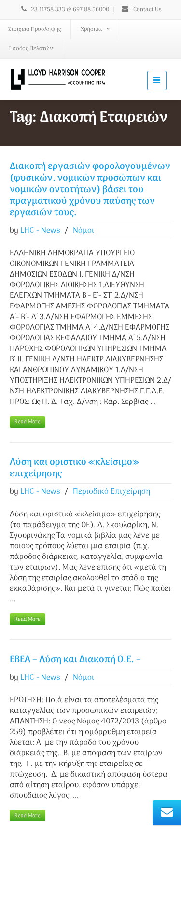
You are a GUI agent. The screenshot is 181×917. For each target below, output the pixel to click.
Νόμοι (83, 230)
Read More (27, 421)
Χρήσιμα (91, 29)
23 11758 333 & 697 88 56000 (70, 9)
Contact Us (147, 9)
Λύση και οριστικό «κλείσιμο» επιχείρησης (74, 468)
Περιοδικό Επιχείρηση (111, 492)
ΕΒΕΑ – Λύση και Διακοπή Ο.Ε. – (75, 660)
